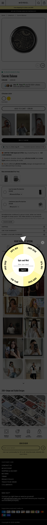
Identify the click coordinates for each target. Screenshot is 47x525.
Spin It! (23, 270)
